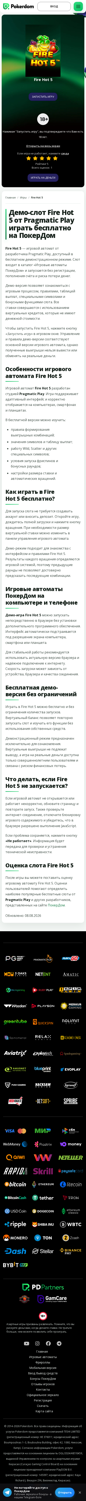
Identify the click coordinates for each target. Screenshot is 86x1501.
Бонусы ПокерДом (43, 1379)
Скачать (43, 1406)
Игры (23, 197)
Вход (54, 6)
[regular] (42, 158)
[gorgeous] (55, 158)
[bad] (28, 158)
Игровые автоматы (43, 1357)
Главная (10, 197)
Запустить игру (43, 97)
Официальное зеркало (43, 1395)
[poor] (35, 158)
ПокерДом (56, 905)
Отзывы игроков (43, 1384)
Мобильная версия (42, 1368)
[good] (48, 158)
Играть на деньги (43, 177)
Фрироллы (42, 1362)
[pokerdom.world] (37, 1343)
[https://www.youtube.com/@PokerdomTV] (26, 1343)
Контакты (43, 1389)
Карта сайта (44, 1411)
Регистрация (43, 1400)
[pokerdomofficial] (48, 1343)
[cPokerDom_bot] (59, 1343)
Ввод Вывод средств (43, 1373)
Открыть (65, 1492)
